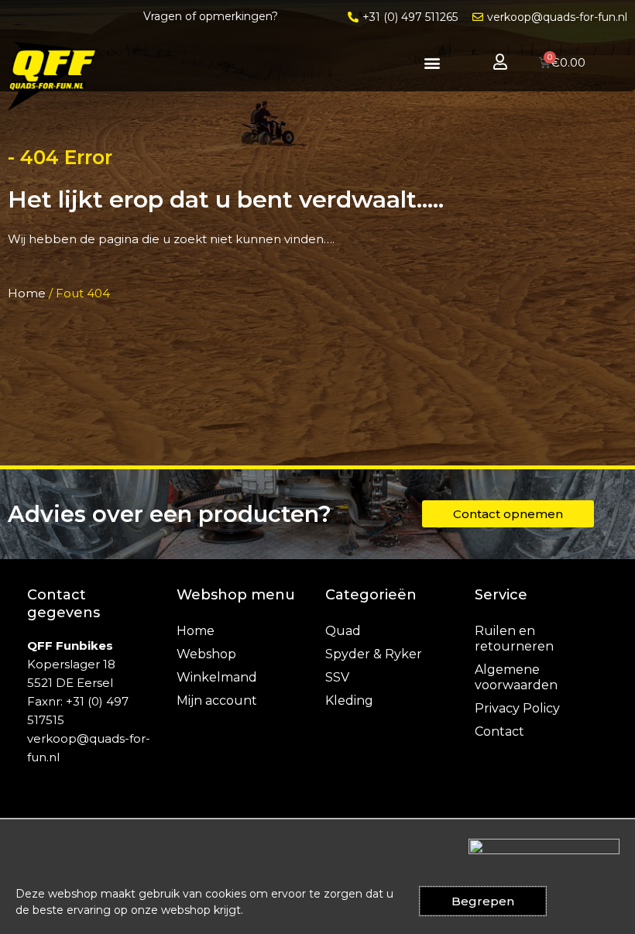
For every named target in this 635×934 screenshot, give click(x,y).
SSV (337, 677)
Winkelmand (217, 677)
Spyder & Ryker (373, 654)
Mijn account (217, 700)
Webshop (206, 654)
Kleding (349, 700)
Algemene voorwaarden (516, 677)
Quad (343, 630)
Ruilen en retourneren (514, 638)
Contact (499, 731)
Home (27, 293)
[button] (431, 62)
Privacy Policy (517, 708)
